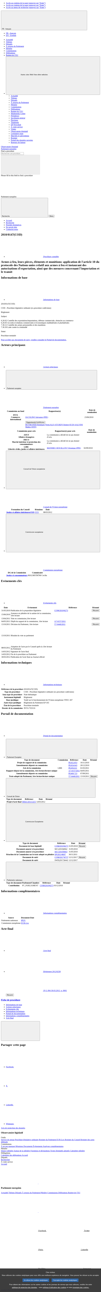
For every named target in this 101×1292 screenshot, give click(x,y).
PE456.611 (72, 768)
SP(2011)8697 (60, 854)
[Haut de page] (20, 1031)
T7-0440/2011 (59, 624)
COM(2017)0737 (61, 857)
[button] (38, 1183)
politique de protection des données (24, 1287)
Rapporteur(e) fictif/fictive (35, 422)
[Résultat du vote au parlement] (72, 644)
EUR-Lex (25, 923)
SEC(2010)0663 (61, 852)
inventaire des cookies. (81, 1287)
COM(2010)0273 (61, 610)
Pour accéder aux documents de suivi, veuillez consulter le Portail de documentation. (34, 340)
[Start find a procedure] (20, 164)
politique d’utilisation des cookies (54, 1287)
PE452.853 (72, 763)
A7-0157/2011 (60, 621)
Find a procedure (7, 151)
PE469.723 (72, 773)
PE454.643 (72, 765)
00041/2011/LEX (29, 802)
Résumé (96, 610)
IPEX (23, 920)
